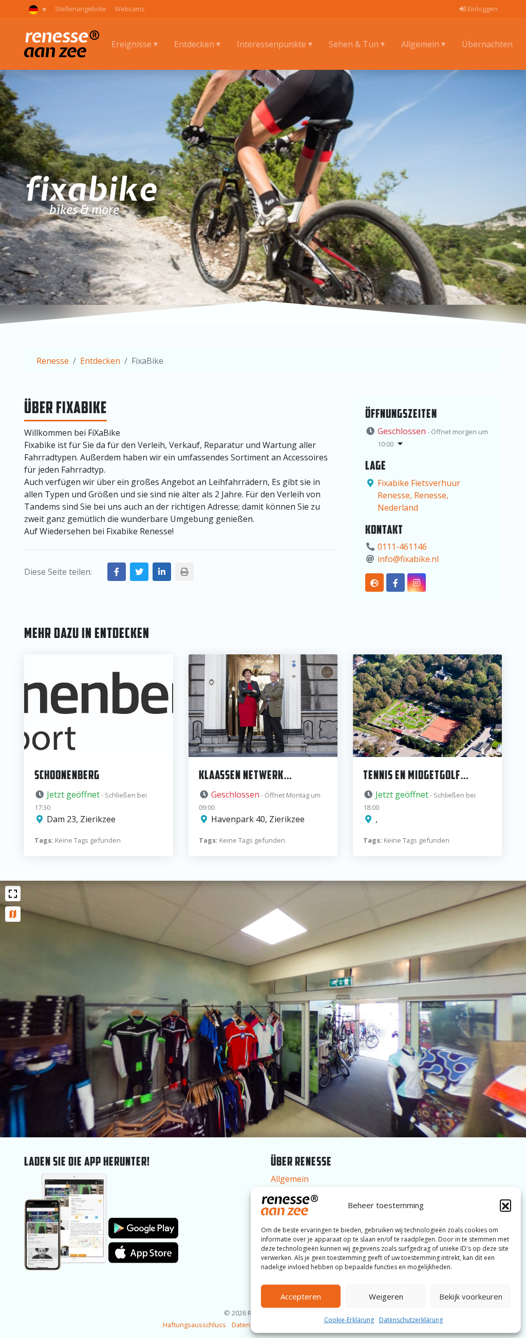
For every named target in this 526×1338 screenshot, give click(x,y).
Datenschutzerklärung (411, 1319)
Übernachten (487, 44)
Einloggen (482, 8)
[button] (505, 1205)
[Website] (374, 582)
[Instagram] (416, 582)
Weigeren (386, 1296)
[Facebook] (395, 582)
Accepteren (300, 1296)
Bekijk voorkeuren (470, 1296)
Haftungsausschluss (194, 1324)
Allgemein (290, 1179)
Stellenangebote (80, 8)
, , (419, 495)
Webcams (130, 8)
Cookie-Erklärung (349, 1319)
